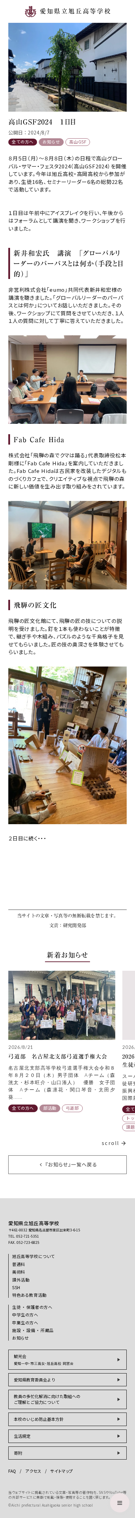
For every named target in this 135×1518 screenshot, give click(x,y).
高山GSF (77, 142)
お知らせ (51, 142)
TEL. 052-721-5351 (23, 1236)
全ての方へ (23, 142)
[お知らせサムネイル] (61, 1005)
